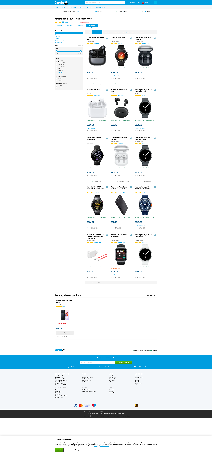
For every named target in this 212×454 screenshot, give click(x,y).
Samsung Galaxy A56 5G (60, 380)
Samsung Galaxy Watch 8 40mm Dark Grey (143, 90)
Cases (136, 375)
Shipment (57, 394)
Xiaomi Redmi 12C (72, 15)
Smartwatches (138, 383)
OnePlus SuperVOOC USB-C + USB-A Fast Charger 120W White (95, 236)
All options (59, 42)
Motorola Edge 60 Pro (60, 383)
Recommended (97, 32)
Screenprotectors (139, 377)
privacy (95, 446)
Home (56, 15)
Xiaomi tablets (112, 378)
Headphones (138, 381)
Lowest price (116, 32)
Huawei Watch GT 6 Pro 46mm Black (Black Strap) (95, 188)
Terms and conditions (115, 416)
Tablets (81, 7)
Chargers (137, 378)
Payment (57, 389)
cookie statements (104, 446)
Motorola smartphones (87, 380)
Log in (138, 2)
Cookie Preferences (105, 416)
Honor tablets (112, 380)
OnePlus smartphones (87, 378)
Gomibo (111, 388)
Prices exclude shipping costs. (121, 412)
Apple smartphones (86, 375)
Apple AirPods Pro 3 (93, 90)
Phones (84, 374)
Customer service (100, 7)
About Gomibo (112, 389)
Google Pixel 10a (59, 381)
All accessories (82, 15)
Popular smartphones (62, 374)
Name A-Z (133, 32)
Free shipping (94, 78)
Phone (63, 7)
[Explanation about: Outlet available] (65, 76)
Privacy (93, 416)
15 (99, 282)
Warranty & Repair (59, 397)
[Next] (155, 282)
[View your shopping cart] (155, 3)
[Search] (123, 2)
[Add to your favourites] (107, 38)
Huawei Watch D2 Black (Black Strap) (119, 235)
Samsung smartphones (87, 377)
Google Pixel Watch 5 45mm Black (94, 138)
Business (89, 7)
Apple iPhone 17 (59, 375)
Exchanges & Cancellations (61, 395)
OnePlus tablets (112, 381)
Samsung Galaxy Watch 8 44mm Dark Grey (143, 138)
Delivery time (58, 392)
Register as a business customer (89, 391)
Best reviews (107, 32)
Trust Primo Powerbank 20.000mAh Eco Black (119, 188)
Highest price (125, 32)
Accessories (72, 7)
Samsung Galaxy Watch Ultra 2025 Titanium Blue (143, 188)
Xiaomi (65, 15)
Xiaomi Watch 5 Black (118, 37)
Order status (58, 391)
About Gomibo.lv (86, 416)
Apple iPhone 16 (59, 377)
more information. (121, 413)
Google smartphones (86, 381)
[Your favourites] (151, 3)
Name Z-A (141, 32)
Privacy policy (112, 392)
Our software (111, 391)
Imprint (97, 416)
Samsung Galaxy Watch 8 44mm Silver (143, 235)
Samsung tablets (112, 377)
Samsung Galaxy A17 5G (60, 384)
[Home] (57, 7)
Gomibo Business (86, 389)
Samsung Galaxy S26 (60, 378)
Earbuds (137, 380)
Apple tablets (112, 375)
